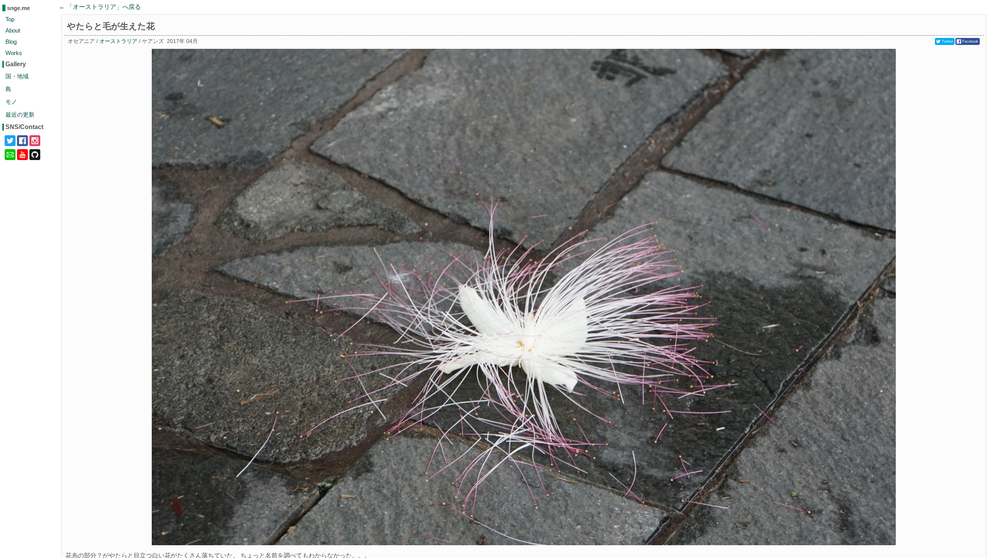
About (12, 30)
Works (13, 53)
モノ (11, 101)
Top (9, 19)
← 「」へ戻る (100, 6)
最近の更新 (19, 114)
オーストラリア (118, 41)
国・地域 (17, 76)
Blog (11, 41)
